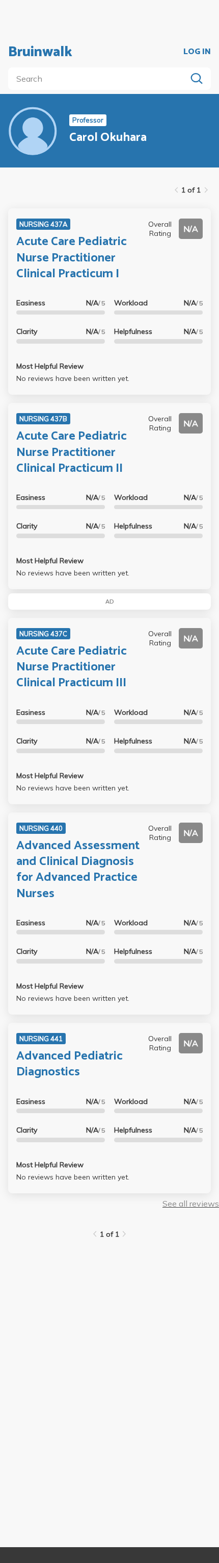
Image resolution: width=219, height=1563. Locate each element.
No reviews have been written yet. (72, 378)
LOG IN (197, 52)
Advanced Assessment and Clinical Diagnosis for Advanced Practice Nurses (78, 870)
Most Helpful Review (50, 366)
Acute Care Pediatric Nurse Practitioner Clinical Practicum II (71, 452)
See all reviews (190, 1203)
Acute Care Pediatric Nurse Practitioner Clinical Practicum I (71, 257)
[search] (99, 78)
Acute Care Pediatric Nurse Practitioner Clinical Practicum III (71, 667)
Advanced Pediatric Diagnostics (69, 1064)
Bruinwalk (40, 52)
